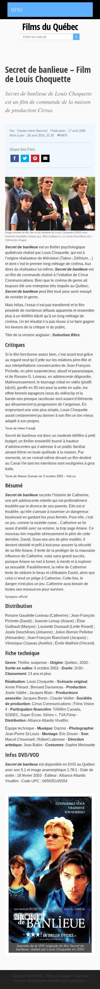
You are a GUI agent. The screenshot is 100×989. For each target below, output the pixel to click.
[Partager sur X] (25, 158)
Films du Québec (50, 26)
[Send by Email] (45, 158)
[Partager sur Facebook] (14, 158)
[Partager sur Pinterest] (35, 158)
